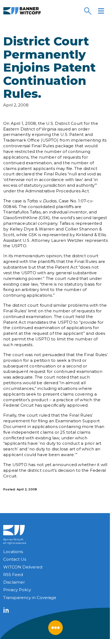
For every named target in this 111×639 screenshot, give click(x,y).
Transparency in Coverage (29, 597)
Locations (13, 551)
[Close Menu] (55, 627)
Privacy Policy (17, 589)
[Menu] (101, 11)
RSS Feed (13, 574)
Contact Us (14, 559)
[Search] (87, 11)
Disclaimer (14, 582)
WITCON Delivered (22, 567)
